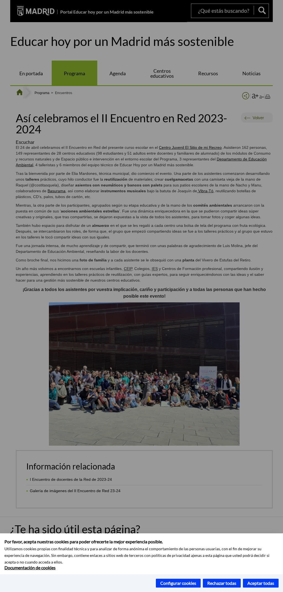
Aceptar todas (260, 583)
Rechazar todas (221, 583)
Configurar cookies (178, 583)
